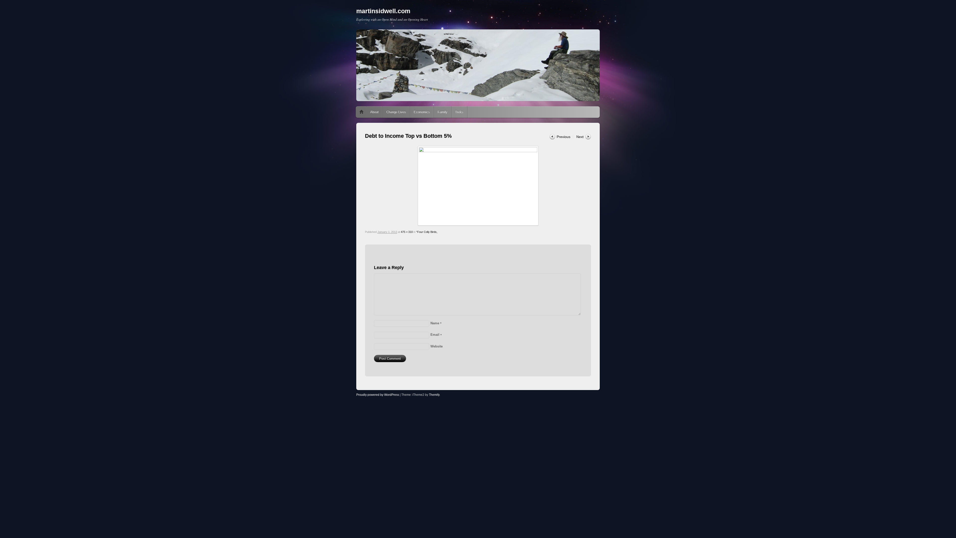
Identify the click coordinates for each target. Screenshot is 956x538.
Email (436, 334)
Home (361, 112)
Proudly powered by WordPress (377, 395)
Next (580, 137)
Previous (563, 137)
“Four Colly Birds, (426, 231)
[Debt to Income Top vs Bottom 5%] (478, 186)
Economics (422, 112)
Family (442, 112)
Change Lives (396, 112)
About (374, 112)
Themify (434, 395)
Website (436, 346)
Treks (459, 112)
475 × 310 (407, 231)
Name (435, 323)
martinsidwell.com (383, 10)
